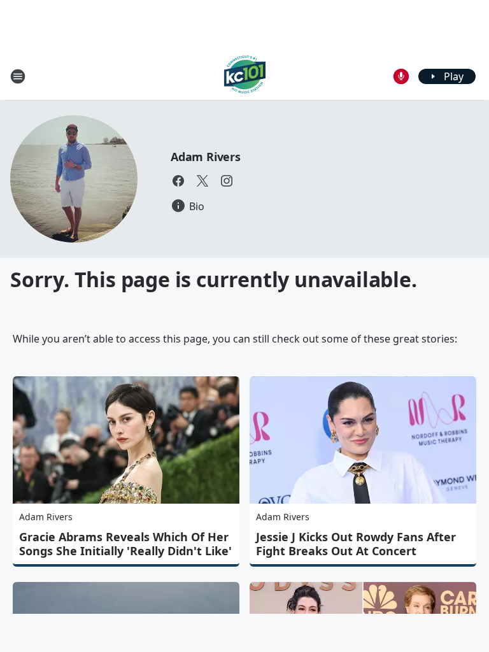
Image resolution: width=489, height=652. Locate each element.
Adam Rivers (206, 156)
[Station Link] (245, 76)
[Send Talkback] (401, 76)
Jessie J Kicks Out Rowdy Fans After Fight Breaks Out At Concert (356, 544)
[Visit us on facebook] (178, 180)
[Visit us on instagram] (226, 180)
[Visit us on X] (202, 180)
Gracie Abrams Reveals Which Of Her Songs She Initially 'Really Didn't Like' (125, 544)
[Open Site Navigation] (17, 76)
